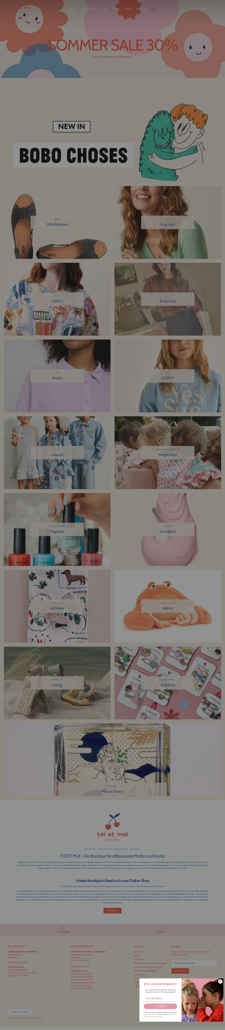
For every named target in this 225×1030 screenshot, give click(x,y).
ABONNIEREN (160, 1006)
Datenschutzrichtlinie (151, 1015)
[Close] (220, 981)
